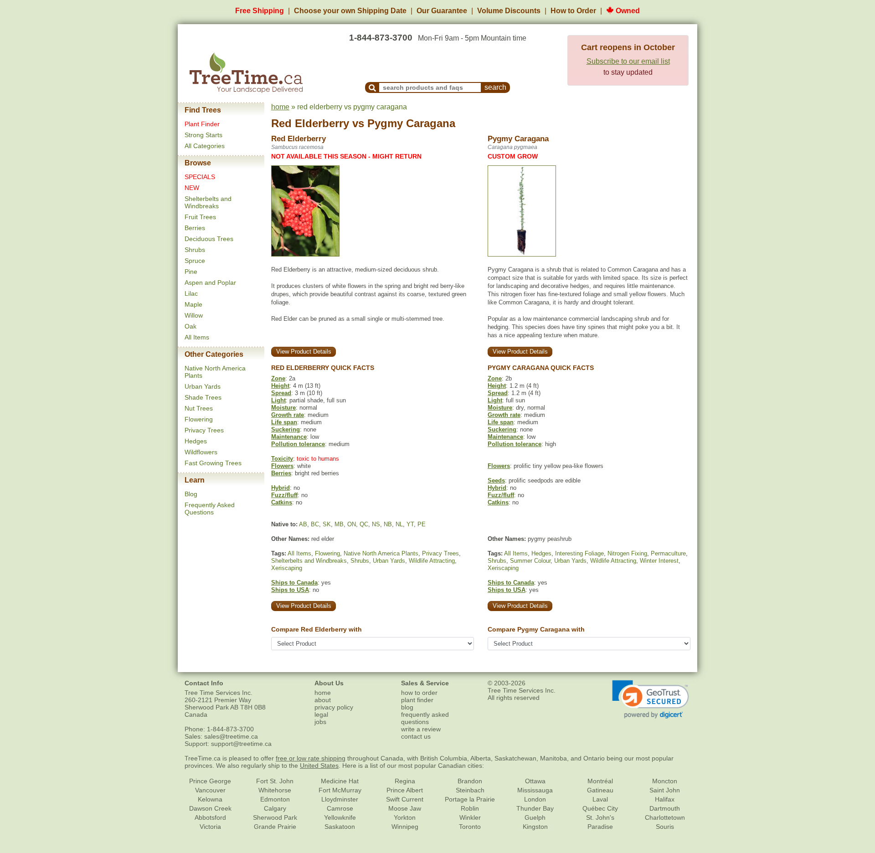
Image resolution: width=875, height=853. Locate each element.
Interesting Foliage (579, 553)
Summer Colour (530, 560)
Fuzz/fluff (284, 495)
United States (319, 765)
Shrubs (195, 249)
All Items (197, 337)
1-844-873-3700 (380, 37)
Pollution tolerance (298, 444)
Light (278, 400)
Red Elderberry (310, 123)
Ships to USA (290, 589)
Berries (195, 227)
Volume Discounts (508, 11)
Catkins (281, 502)
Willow (194, 315)
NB (388, 524)
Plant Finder (202, 124)
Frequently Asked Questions (210, 508)
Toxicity (282, 458)
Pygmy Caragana (411, 123)
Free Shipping (259, 11)
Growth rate (287, 414)
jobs (320, 721)
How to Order (573, 11)
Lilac (191, 293)
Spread (281, 393)
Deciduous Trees (209, 238)
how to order (419, 692)
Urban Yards (203, 386)
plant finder (417, 700)
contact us (416, 736)
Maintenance (289, 436)
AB (303, 524)
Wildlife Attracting (432, 560)
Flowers (282, 465)
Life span (284, 422)
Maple (193, 304)
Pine (191, 271)
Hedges (196, 441)
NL (399, 524)
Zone (278, 378)
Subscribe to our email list (628, 61)
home (280, 107)
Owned (627, 11)
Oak (190, 326)
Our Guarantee (442, 11)
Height (280, 385)
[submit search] (372, 87)
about (322, 700)
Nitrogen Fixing (627, 553)
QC (364, 524)
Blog (191, 494)
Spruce (195, 260)
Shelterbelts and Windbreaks (208, 202)
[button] (650, 699)
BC (315, 524)
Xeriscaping (286, 568)
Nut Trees (199, 408)
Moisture (283, 407)
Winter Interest (659, 560)
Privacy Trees (204, 430)
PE (421, 524)
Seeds (496, 480)
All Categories (205, 145)
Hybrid (280, 487)
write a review (421, 729)
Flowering (199, 419)
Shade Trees (203, 397)
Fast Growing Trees (213, 463)
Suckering (285, 429)
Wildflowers (201, 452)
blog (407, 707)
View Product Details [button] (303, 351)
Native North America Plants (381, 553)
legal (321, 714)
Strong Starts (203, 135)
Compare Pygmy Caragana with (536, 629)
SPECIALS (200, 176)
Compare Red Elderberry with (316, 629)
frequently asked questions (425, 718)
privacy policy (333, 707)
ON (351, 524)
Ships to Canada (294, 582)
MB (339, 524)
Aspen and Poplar (210, 282)
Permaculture (668, 553)
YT (410, 524)
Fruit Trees (200, 217)
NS (376, 524)
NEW (192, 187)
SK (327, 524)
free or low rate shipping (310, 758)
